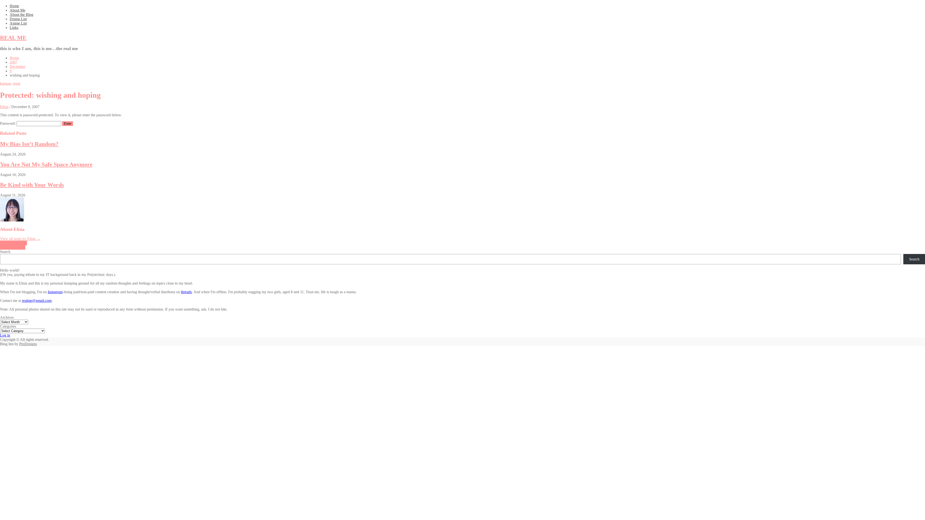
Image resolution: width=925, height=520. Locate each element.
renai (16, 83)
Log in (5, 335)
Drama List (18, 19)
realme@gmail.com (37, 301)
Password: (8, 123)
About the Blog (21, 15)
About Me (17, 10)
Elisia (4, 107)
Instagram (55, 292)
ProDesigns (28, 344)
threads (186, 292)
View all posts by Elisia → (20, 239)
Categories (8, 326)
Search (5, 252)
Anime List (18, 23)
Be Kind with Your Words (32, 185)
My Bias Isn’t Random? (29, 144)
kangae (5, 83)
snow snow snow (13, 243)
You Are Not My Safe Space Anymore (46, 164)
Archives (7, 317)
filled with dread (12, 247)
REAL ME (13, 38)
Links (14, 28)
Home (14, 6)
